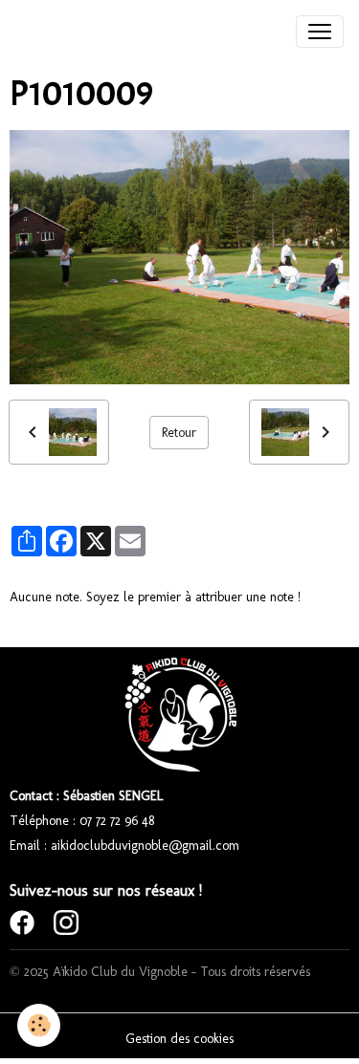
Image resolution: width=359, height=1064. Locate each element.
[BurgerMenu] (320, 31)
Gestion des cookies (179, 1039)
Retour (179, 432)
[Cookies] (38, 1025)
